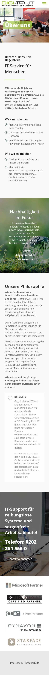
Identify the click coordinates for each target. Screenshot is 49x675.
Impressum (16, 662)
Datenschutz (32, 662)
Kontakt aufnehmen (20, 559)
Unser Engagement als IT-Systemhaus (26, 255)
